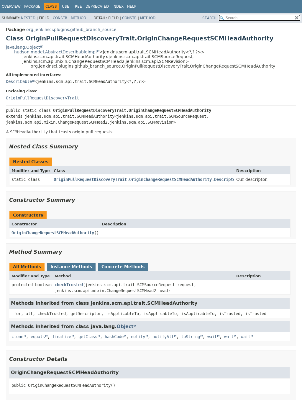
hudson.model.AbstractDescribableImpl (55, 52)
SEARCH (209, 18)
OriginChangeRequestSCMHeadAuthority (53, 232)
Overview (11, 6)
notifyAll (163, 336)
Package (32, 6)
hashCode (114, 336)
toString (190, 336)
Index (118, 6)
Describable (19, 81)
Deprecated (97, 6)
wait (212, 336)
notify (138, 336)
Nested (28, 18)
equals (38, 336)
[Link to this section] (82, 146)
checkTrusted (69, 284)
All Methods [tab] (27, 266)
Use (65, 6)
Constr (60, 18)
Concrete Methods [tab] (123, 266)
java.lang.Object (23, 47)
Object (125, 326)
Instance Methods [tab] (71, 266)
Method (78, 18)
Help (131, 6)
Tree (77, 6)
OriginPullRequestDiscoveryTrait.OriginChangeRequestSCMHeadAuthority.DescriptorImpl (150, 179)
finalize (61, 336)
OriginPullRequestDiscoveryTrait (42, 98)
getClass (87, 336)
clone (17, 336)
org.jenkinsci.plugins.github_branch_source (71, 29)
